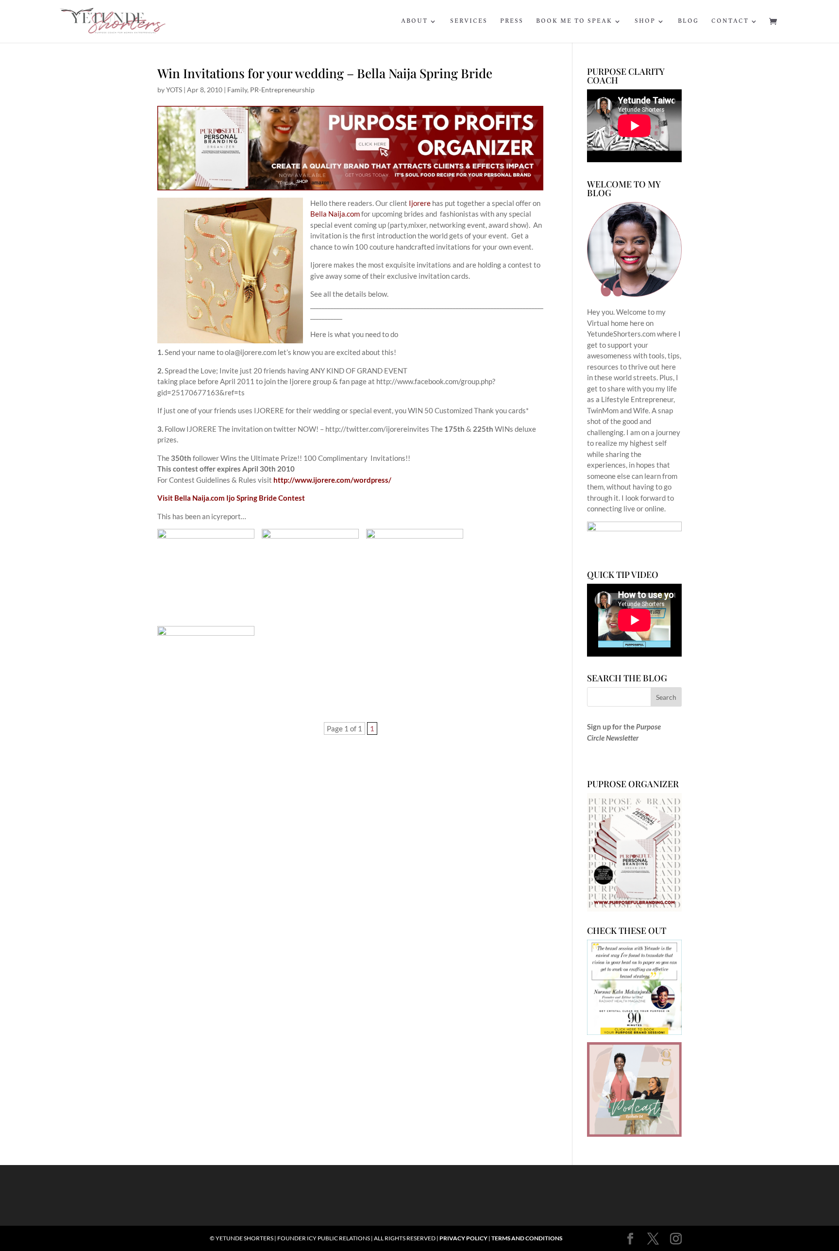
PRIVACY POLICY (463, 1238)
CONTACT (730, 22)
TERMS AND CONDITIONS (526, 1238)
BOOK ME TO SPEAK (574, 22)
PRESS (511, 22)
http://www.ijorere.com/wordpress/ (332, 479)
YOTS (174, 89)
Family (237, 89)
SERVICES (468, 22)
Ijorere (419, 203)
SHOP (645, 22)
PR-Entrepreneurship (282, 89)
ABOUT (414, 22)
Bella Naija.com (335, 213)
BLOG (688, 22)
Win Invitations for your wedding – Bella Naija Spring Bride (324, 73)
